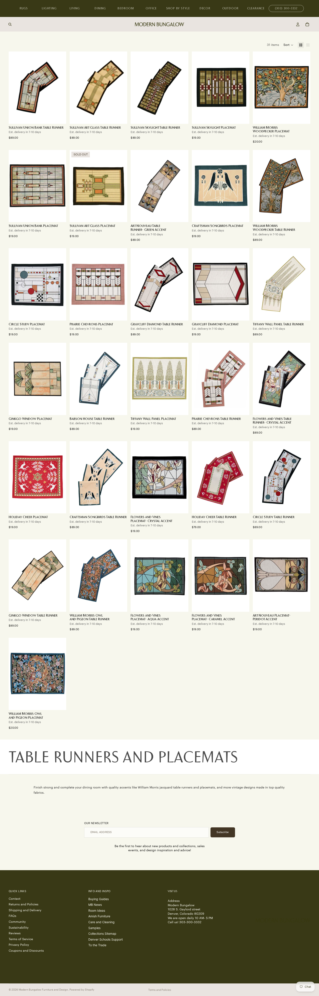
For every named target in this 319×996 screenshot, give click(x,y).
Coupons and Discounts (26, 950)
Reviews (15, 933)
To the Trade (97, 945)
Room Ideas (96, 910)
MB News (95, 904)
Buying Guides (98, 899)
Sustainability (19, 927)
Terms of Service (21, 939)
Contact (14, 898)
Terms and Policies (159, 989)
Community (17, 921)
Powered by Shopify (81, 989)
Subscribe (223, 832)
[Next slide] (59, 379)
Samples (94, 927)
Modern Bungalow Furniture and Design (43, 989)
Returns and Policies (23, 904)
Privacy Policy (19, 944)
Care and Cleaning (101, 922)
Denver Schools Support (105, 939)
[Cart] (307, 24)
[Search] (10, 24)
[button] (288, 45)
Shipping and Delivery (25, 910)
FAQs (12, 916)
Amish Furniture (99, 916)
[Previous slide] (15, 379)
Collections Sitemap (102, 933)
